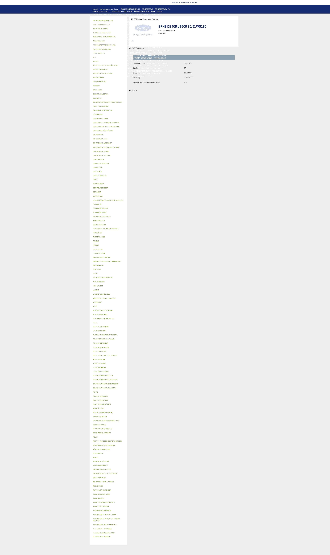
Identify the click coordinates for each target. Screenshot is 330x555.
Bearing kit (97, 98)
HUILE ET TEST (98, 45)
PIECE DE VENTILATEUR (101, 32)
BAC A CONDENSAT (127, 55)
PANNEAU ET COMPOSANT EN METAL (106, 55)
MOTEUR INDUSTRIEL (166, 30)
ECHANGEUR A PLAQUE (121, 24)
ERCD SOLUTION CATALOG (130, 9)
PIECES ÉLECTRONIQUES (156, 17)
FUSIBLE (163, 35)
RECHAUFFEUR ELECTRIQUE (150, 37)
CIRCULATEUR (115, 42)
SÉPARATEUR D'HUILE (141, 45)
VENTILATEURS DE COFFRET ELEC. (118, 37)
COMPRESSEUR (147, 9)
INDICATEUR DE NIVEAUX (102, 71)
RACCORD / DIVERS (120, 71)
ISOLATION (97, 58)
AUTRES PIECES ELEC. (141, 40)
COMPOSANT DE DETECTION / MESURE (148, 22)
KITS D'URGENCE (128, 73)
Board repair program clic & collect (107, 102)
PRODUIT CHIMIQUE (125, 68)
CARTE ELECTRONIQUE (101, 19)
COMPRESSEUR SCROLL (101, 12)
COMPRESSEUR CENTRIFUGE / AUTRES (148, 12)
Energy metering (99, 224)
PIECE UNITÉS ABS (99, 76)
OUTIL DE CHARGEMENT (123, 22)
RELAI (165, 32)
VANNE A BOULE (160, 58)
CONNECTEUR (168, 37)
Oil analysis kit (99, 331)
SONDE (135, 37)
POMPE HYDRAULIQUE (166, 40)
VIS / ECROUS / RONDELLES (162, 71)
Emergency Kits (99, 220)
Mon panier (185, 2)
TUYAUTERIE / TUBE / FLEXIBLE (104, 68)
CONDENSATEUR (98, 37)
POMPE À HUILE (157, 45)
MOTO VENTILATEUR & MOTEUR (127, 27)
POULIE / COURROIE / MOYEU (145, 68)
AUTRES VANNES (119, 60)
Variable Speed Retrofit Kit (104, 533)
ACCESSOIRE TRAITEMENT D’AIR (139, 60)
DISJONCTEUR (153, 35)
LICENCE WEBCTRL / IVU (102, 66)
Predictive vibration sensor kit (106, 420)
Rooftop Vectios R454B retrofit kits (107, 441)
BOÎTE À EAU (141, 55)
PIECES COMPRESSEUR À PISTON (133, 17)
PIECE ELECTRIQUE (119, 32)
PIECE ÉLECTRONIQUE (101, 371)
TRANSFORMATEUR (139, 35)
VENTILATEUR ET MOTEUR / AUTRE (143, 30)
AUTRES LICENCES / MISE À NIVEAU (147, 66)
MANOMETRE (140, 76)
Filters (96, 245)
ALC (165, 22)
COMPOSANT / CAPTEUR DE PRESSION (130, 48)
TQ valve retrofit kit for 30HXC (105, 474)
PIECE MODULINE (114, 76)
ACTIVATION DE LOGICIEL (122, 66)
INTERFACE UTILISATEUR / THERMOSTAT (126, 19)
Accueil (95, 9)
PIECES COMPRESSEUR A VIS (123, 14)
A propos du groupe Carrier (109, 9)
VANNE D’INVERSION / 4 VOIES (159, 50)
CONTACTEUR (155, 32)
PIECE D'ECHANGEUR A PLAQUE (159, 24)
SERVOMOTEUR (146, 58)
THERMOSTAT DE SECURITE (121, 40)
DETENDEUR (97, 53)
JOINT (160, 68)
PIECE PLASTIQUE (155, 53)
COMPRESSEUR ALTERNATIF (122, 12)
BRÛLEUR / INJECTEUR (151, 73)
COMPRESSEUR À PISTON (102, 14)
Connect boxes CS (100, 175)
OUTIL (139, 73)
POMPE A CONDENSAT (100, 42)
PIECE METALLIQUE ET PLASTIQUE (134, 53)
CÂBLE (108, 35)
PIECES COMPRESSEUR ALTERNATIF (106, 17)
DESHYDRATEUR (117, 50)
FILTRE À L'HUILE (124, 45)
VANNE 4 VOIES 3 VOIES (130, 58)
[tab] (108, 77)
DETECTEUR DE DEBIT (154, 48)
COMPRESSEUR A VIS (162, 9)
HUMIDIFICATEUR (99, 63)
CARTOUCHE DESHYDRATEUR (135, 50)
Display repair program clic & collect (108, 200)
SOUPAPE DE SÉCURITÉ (101, 50)
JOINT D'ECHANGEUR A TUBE (103, 27)
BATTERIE (107, 24)
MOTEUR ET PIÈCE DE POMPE (133, 42)
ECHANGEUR (97, 24)
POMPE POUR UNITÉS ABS (155, 42)
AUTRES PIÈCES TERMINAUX (139, 71)
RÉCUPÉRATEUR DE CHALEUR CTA (146, 63)
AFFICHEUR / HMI (149, 19)
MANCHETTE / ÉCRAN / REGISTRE (120, 63)
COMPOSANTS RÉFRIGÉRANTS (103, 48)
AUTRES (165, 66)
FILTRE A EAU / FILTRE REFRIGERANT (106, 73)
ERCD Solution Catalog (101, 216)
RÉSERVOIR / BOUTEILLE (157, 55)
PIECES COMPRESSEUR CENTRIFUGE (149, 14)
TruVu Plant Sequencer (102, 490)
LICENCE (164, 63)
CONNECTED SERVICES (101, 40)
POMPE (153, 40)
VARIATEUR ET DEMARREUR (138, 32)
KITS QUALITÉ (128, 76)
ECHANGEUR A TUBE (139, 24)
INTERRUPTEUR (98, 35)
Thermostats (98, 486)
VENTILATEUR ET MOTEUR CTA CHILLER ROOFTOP (111, 30)
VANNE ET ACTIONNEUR (111, 58)
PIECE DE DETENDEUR (111, 53)
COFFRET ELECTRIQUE (121, 35)
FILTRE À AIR (158, 60)
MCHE (95, 306)
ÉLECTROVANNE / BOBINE (102, 60)
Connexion (193, 2)
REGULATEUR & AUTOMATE (102, 22)
